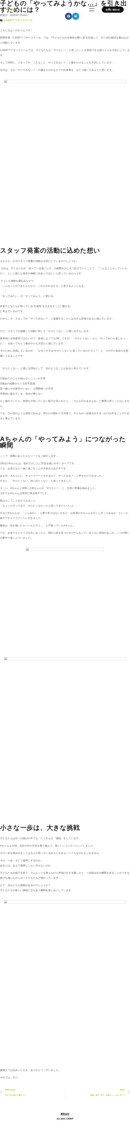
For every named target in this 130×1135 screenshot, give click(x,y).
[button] (65, 9)
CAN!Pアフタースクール (18, 20)
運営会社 (65, 1114)
